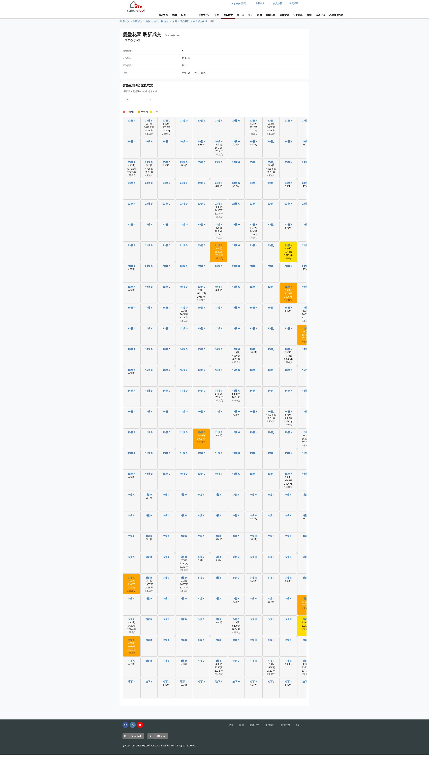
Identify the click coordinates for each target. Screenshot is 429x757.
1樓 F (219, 661)
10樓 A (131, 474)
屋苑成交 (228, 15)
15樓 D (184, 370)
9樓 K (288, 494)
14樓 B (149, 390)
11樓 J (271, 453)
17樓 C (166, 328)
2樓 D (184, 640)
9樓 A (131, 494)
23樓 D (184, 203)
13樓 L (305, 411)
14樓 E (201, 390)
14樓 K (288, 390)
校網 (309, 15)
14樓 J (271, 390)
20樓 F (218, 266)
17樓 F (218, 328)
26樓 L (305, 141)
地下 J (271, 681)
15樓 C (166, 370)
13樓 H (253, 411)
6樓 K (288, 557)
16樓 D (184, 349)
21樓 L (305, 245)
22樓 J (271, 224)
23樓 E (201, 203)
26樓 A (131, 141)
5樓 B (149, 577)
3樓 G (236, 619)
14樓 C (166, 390)
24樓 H (253, 183)
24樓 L (305, 183)
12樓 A (131, 432)
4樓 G (236, 598)
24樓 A (131, 183)
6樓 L (306, 557)
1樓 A (131, 661)
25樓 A (131, 162)
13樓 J (271, 411)
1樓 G (236, 661)
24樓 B (149, 183)
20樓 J (271, 266)
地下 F (218, 681)
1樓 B (149, 661)
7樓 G (236, 536)
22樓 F (218, 224)
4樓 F (219, 598)
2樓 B (149, 640)
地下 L (305, 681)
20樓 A (131, 266)
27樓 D (184, 120)
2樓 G (236, 640)
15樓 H (253, 370)
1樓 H (253, 661)
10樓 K (288, 474)
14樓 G (236, 390)
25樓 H (253, 162)
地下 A (131, 681)
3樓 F (219, 619)
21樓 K (288, 245)
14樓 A (131, 390)
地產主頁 (163, 15)
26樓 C (166, 141)
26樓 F (218, 141)
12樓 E (201, 432)
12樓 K (288, 432)
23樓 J (271, 203)
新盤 (216, 15)
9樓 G (236, 494)
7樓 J (271, 536)
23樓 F (218, 203)
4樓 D (184, 598)
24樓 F (218, 183)
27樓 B (149, 120)
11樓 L (305, 453)
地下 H (253, 681)
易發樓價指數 (336, 15)
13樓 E (201, 411)
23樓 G (236, 203)
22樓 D (184, 224)
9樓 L (306, 494)
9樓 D (184, 494)
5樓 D (184, 577)
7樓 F (219, 536)
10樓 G (236, 474)
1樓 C (166, 661)
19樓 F (218, 287)
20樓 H (253, 266)
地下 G (236, 681)
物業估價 (270, 15)
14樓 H (253, 390)
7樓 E (201, 536)
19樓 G (236, 287)
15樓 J (271, 370)
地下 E (201, 681)
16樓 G (236, 349)
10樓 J (271, 474)
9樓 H (253, 494)
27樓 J (271, 120)
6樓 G (236, 557)
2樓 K (288, 640)
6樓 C (166, 557)
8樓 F (219, 515)
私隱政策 (285, 725)
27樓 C (166, 120)
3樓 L (306, 619)
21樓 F (218, 245)
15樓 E (201, 370)
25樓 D (184, 162)
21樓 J (271, 245)
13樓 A (131, 411)
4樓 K (288, 598)
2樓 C (166, 640)
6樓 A (131, 557)
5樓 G (236, 577)
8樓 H (253, 515)
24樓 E (201, 183)
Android (136, 736)
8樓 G (236, 515)
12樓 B (149, 432)
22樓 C (166, 224)
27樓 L (305, 120)
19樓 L (305, 287)
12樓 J (271, 432)
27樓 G (236, 120)
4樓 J (271, 598)
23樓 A (131, 203)
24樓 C (166, 183)
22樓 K (288, 224)
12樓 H (253, 432)
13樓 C (166, 411)
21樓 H (253, 245)
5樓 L (306, 577)
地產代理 (320, 15)
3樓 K (288, 619)
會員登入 (260, 3)
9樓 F (219, 494)
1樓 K (288, 661)
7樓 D (184, 536)
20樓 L (305, 266)
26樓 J (271, 141)
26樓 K (288, 141)
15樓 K (288, 370)
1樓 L (306, 661)
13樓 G (236, 411)
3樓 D (184, 619)
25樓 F (218, 162)
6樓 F (219, 557)
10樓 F (218, 474)
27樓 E (201, 120)
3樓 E (201, 619)
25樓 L (305, 162)
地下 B (149, 681)
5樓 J (271, 577)
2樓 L (306, 640)
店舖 (259, 15)
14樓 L (305, 390)
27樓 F (218, 120)
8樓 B (149, 515)
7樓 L (306, 536)
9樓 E (201, 494)
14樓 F (218, 390)
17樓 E (201, 328)
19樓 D (184, 287)
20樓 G (236, 266)
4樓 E (201, 598)
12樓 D (184, 432)
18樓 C (166, 307)
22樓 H (253, 224)
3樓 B (149, 619)
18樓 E (201, 307)
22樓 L (305, 224)
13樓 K (288, 411)
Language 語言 (238, 3)
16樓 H (253, 349)
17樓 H (253, 328)
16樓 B (149, 349)
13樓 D (184, 411)
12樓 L (305, 432)
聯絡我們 (254, 725)
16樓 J (271, 349)
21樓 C (166, 245)
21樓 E (201, 245)
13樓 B (149, 411)
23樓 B (149, 203)
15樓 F (218, 370)
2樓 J (271, 640)
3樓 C (166, 619)
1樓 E (201, 661)
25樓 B (149, 162)
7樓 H (253, 536)
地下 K (288, 681)
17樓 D (184, 328)
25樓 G (236, 162)
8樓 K (288, 515)
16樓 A (131, 349)
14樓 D (184, 390)
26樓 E (201, 141)
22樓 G (236, 224)
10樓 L (305, 474)
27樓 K (288, 120)
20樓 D (184, 266)
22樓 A (131, 224)
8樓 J (271, 515)
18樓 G (236, 307)
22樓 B (149, 224)
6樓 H (253, 557)
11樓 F (218, 453)
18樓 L (305, 307)
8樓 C (166, 515)
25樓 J (271, 162)
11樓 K (288, 453)
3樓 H (253, 619)
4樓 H (253, 598)
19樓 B (149, 287)
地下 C (166, 681)
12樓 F (218, 432)
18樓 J (271, 307)
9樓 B (149, 494)
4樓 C (166, 598)
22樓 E (201, 224)
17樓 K (288, 328)
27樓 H (253, 120)
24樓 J (271, 183)
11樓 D (184, 453)
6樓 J (271, 557)
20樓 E (201, 266)
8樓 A (131, 515)
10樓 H (253, 474)
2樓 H (253, 640)
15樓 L (305, 370)
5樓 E (201, 577)
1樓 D (184, 661)
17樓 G (236, 328)
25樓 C (166, 162)
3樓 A (131, 619)
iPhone (161, 736)
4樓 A (131, 598)
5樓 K (288, 577)
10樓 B (149, 474)
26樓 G (236, 141)
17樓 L (305, 328)
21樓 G (236, 245)
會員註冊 (277, 3)
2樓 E (201, 640)
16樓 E (201, 349)
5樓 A (131, 577)
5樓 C (166, 577)
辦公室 (240, 15)
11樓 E (201, 453)
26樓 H (253, 141)
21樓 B (149, 245)
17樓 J (271, 328)
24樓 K (288, 183)
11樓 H (253, 453)
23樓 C (166, 203)
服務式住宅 (204, 15)
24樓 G (236, 183)
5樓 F (219, 577)
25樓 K (288, 162)
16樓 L (305, 349)
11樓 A (131, 453)
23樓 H (253, 203)
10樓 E (201, 474)
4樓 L (306, 598)
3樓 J (271, 619)
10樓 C (166, 474)
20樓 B (149, 266)
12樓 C (166, 432)
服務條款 (270, 725)
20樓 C (166, 266)
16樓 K (288, 349)
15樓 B (149, 370)
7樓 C (166, 536)
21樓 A (131, 245)
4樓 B (149, 598)
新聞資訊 (298, 15)
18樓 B (149, 307)
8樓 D (184, 515)
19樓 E (201, 287)
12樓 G (236, 432)
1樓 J (271, 661)
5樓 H (253, 577)
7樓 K (288, 536)
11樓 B (149, 453)
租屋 (183, 15)
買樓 (174, 15)
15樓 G (236, 370)
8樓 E (201, 515)
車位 (250, 15)
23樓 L (305, 203)
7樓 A (131, 536)
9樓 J (271, 494)
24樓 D (184, 183)
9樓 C (166, 494)
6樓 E (201, 557)
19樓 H (253, 287)
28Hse (299, 725)
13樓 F (218, 411)
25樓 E (201, 162)
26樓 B (149, 141)
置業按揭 (284, 15)
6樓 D (184, 557)
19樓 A (131, 287)
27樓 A (131, 120)
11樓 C (166, 453)
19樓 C (166, 287)
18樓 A (131, 307)
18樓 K (288, 307)
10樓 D (184, 474)
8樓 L (306, 515)
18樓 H (253, 307)
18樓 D (184, 307)
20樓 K (288, 266)
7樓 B (149, 536)
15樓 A (131, 370)
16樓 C (166, 349)
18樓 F (218, 307)
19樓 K (288, 287)
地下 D (184, 681)
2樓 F (219, 640)
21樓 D (184, 245)
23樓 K (288, 203)
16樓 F (218, 349)
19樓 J (271, 287)
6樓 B (149, 557)
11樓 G (236, 453)
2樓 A (131, 640)
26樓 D (184, 141)
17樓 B (149, 328)
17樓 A (131, 328)
